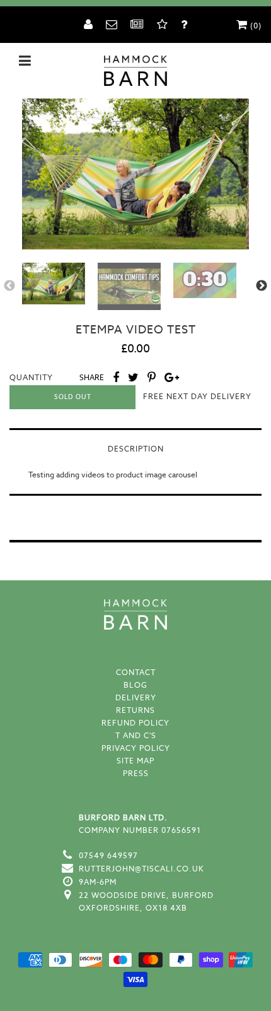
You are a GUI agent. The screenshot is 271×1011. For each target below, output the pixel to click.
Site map (135, 760)
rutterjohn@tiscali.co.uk (141, 868)
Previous (9, 286)
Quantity (31, 377)
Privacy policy (135, 748)
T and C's (135, 735)
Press (136, 773)
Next (261, 286)
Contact (136, 672)
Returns (135, 710)
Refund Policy (135, 722)
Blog (135, 685)
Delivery (135, 697)
